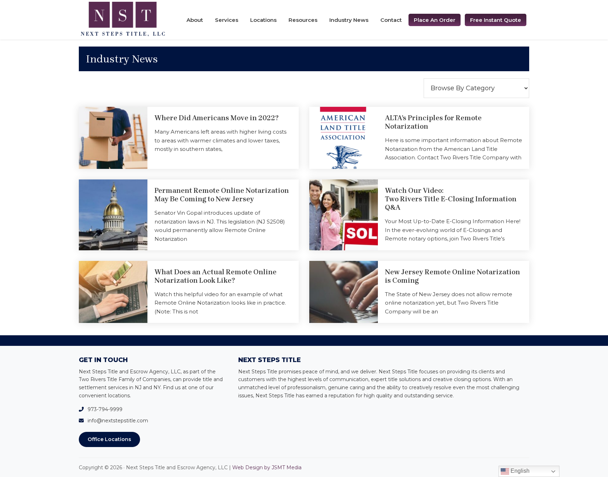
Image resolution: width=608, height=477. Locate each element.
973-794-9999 (105, 409)
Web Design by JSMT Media (267, 467)
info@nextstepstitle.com (118, 420)
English (519, 471)
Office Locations (109, 439)
